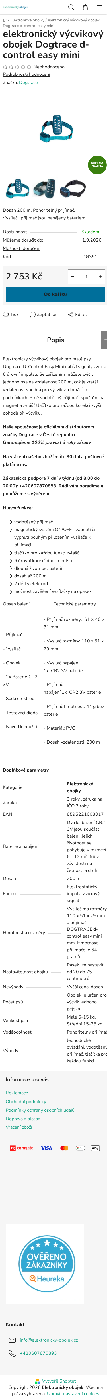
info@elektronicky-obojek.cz (49, 1340)
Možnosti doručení (21, 248)
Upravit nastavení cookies (73, 1394)
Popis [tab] (55, 339)
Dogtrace (28, 82)
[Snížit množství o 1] (72, 277)
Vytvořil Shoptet (59, 1381)
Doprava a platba (23, 1119)
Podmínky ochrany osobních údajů (40, 1110)
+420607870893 (38, 1353)
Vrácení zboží (19, 1127)
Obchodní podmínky (26, 1102)
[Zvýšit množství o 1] (100, 277)
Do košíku (55, 294)
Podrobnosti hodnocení (26, 74)
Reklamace (17, 1093)
